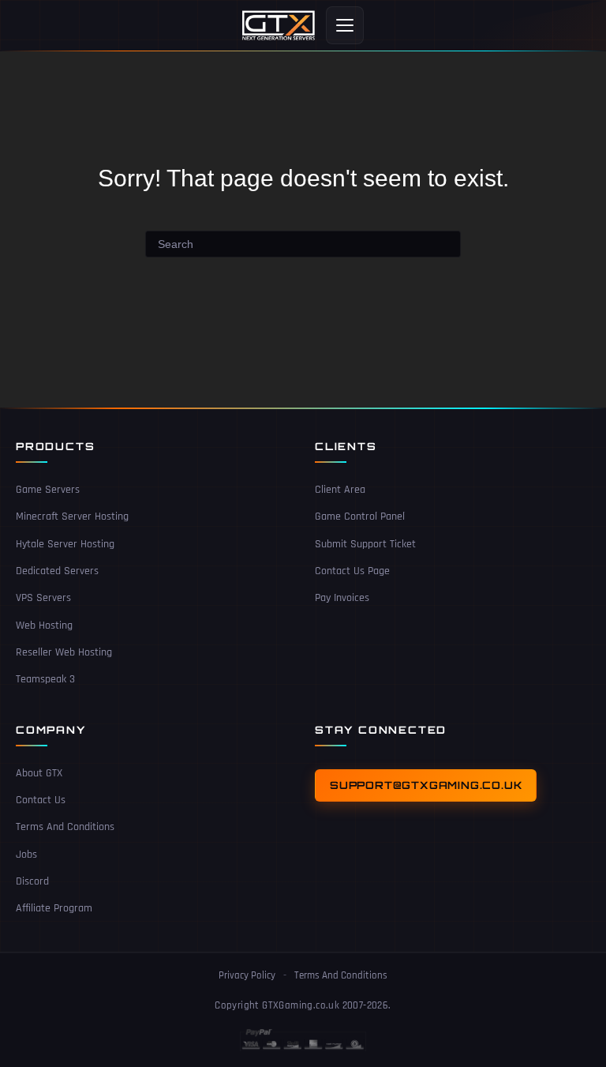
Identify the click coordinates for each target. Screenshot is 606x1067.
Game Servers (48, 490)
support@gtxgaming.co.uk (426, 785)
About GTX (39, 773)
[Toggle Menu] (345, 25)
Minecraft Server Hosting (72, 516)
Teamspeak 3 (45, 679)
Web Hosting (44, 625)
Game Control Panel (360, 516)
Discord (32, 881)
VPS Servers (43, 598)
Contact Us (40, 800)
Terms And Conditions (65, 827)
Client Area (340, 490)
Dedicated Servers (57, 571)
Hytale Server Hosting (65, 544)
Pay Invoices (342, 598)
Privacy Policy (247, 975)
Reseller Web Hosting (64, 652)
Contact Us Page (352, 571)
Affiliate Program (54, 908)
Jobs (26, 854)
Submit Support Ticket (365, 544)
